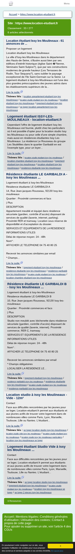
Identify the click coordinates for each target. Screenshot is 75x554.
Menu (67, 3)
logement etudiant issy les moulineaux (42, 267)
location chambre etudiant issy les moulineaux (30, 161)
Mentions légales (27, 516)
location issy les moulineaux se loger (24, 440)
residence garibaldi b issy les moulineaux (25, 381)
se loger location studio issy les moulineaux (44, 430)
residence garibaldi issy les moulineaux (28, 388)
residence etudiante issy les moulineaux (41, 168)
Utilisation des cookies (35, 519)
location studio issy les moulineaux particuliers (41, 437)
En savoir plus (57, 551)
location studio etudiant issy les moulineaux (39, 100)
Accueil (9, 516)
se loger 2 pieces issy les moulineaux (33, 492)
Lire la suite (13, 92)
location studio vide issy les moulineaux (23, 434)
